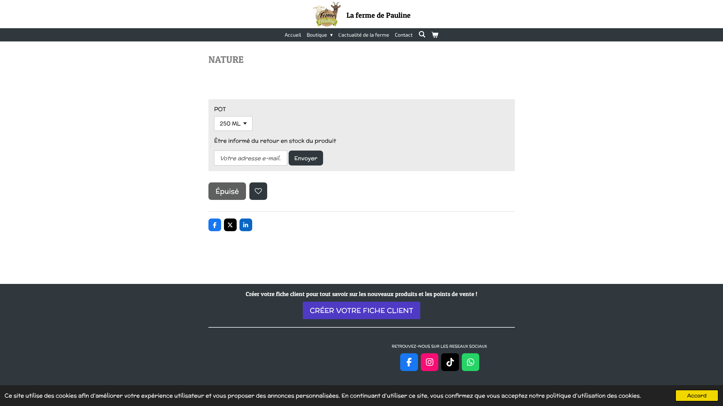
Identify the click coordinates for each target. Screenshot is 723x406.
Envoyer (305, 158)
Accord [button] (697, 395)
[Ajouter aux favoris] (258, 191)
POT (220, 109)
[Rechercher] (421, 34)
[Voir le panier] (434, 34)
